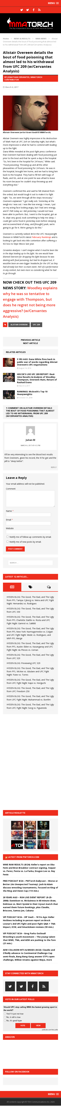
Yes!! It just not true (14, 1014)
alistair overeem (19, 324)
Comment (11, 488)
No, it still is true (13, 1017)
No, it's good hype (14, 1020)
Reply (54, 467)
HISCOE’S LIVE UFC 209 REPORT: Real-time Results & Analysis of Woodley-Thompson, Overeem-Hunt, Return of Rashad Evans (37, 378)
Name (9, 511)
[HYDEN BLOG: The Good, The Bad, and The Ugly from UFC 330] (30, 825)
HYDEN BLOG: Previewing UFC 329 (23, 663)
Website (10, 528)
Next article (30, 343)
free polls (55, 1029)
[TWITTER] (21, 10)
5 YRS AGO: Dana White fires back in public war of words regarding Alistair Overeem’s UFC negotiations (37, 362)
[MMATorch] (30, 23)
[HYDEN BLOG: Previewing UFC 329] (17, 844)
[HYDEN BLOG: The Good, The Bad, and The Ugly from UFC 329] (43, 835)
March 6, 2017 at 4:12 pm (30, 445)
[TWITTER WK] (27, 10)
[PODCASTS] (39, 10)
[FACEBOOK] (33, 10)
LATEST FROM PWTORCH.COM (23, 857)
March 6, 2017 (11, 87)
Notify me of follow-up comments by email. (30, 536)
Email (9, 519)
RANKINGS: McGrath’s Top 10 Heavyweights (32, 393)
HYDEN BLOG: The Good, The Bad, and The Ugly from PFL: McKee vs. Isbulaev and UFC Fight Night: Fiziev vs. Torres (30, 671)
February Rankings (41, 237)
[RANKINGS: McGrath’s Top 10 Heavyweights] (9, 397)
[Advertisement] (25, 761)
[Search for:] (30, 562)
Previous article (30, 339)
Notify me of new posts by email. (25, 541)
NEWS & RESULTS (22, 38)
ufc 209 (36, 324)
